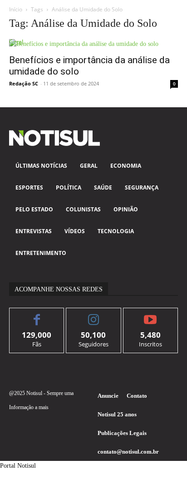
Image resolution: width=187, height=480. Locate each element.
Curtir (37, 314)
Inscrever (150, 314)
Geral (16, 41)
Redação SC (23, 83)
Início (15, 9)
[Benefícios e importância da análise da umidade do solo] (93, 44)
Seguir (94, 314)
